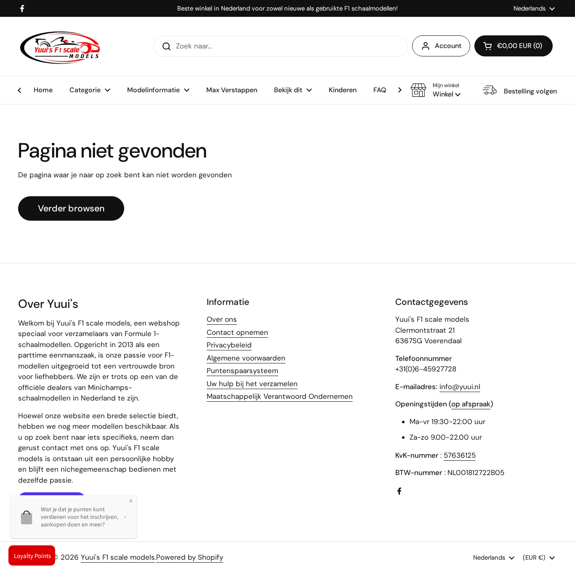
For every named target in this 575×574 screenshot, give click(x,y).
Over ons (222, 319)
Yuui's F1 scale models (118, 557)
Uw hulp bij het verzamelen (252, 383)
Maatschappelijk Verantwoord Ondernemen (280, 396)
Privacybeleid (229, 345)
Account (448, 45)
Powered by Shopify (189, 557)
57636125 (460, 455)
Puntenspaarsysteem (242, 370)
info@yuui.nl (459, 386)
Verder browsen (71, 208)
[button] (435, 90)
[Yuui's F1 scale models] (60, 46)
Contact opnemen (237, 332)
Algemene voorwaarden (246, 358)
